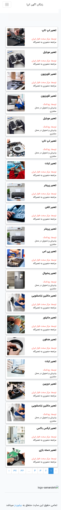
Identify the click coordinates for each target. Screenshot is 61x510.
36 (22, 471)
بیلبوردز (18, 505)
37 (15, 471)
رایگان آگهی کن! (35, 5)
